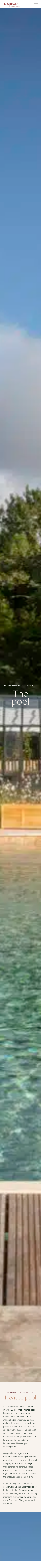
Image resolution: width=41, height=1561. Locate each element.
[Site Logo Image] (12, 5)
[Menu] (36, 4)
